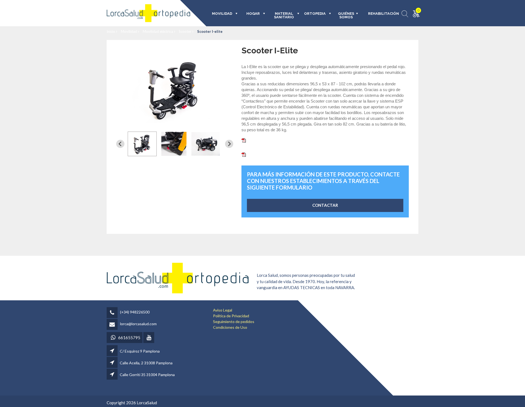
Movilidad (129, 31)
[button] (142, 144)
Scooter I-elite (210, 31)
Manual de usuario (263, 154)
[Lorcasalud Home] (178, 277)
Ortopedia (315, 14)
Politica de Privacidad (231, 315)
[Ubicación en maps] (112, 351)
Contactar (325, 205)
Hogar (253, 14)
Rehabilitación (379, 14)
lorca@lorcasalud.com (138, 323)
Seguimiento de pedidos (233, 321)
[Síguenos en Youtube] (149, 338)
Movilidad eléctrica (158, 31)
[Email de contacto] (113, 324)
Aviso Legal (222, 310)
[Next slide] (229, 144)
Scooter (185, 31)
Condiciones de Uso (230, 327)
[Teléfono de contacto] (113, 313)
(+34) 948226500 (135, 312)
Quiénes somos (346, 15)
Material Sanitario (284, 15)
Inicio (111, 31)
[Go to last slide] (120, 144)
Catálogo (255, 139)
